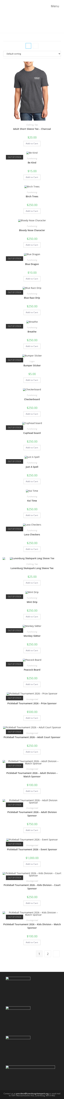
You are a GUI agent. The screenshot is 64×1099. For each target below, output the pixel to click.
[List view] (35, 46)
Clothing (29, 124)
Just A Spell (32, 466)
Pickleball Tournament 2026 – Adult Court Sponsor (32, 737)
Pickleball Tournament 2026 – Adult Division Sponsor (32, 814)
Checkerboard (32, 399)
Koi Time (32, 500)
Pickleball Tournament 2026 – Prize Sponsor (32, 703)
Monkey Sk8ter (32, 635)
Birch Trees (32, 196)
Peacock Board (32, 669)
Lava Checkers (32, 534)
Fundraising (32, 158)
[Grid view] (28, 46)
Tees (36, 124)
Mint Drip (32, 602)
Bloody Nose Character (32, 230)
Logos (32, 361)
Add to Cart (32, 143)
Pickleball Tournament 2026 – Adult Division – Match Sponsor (32, 774)
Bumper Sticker (32, 365)
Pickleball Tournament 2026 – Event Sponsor (32, 849)
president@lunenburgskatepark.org (32, 1093)
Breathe (32, 331)
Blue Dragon (32, 264)
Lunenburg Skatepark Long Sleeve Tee (32, 568)
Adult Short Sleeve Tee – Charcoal (32, 128)
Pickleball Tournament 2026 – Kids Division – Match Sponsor (32, 926)
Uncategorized (32, 699)
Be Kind (32, 162)
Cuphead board (32, 433)
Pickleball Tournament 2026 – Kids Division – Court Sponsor (32, 886)
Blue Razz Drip (32, 297)
